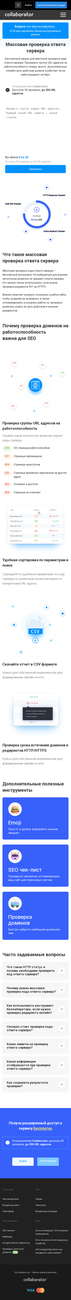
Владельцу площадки (46, 1211)
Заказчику (41, 1205)
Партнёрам (8, 1211)
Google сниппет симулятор (16, 1243)
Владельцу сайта (11, 1205)
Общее (39, 1199)
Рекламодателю (10, 1199)
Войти (28, 5)
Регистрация (48, 1161)
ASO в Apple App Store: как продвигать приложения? (49, 1251)
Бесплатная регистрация (51, 5)
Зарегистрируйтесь (43, 26)
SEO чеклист (8, 1230)
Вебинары (7, 1236)
